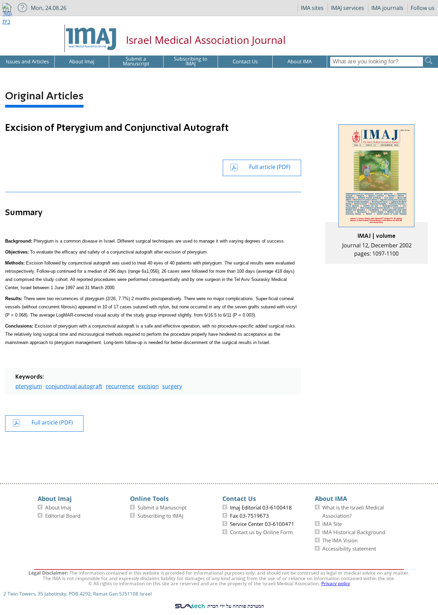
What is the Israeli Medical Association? (353, 511)
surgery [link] (172, 385)
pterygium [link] (28, 385)
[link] (376, 194)
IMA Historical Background (353, 531)
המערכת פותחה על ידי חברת (235, 605)
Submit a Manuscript (162, 507)
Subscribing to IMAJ (160, 515)
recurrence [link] (120, 385)
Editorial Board (62, 515)
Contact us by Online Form (261, 531)
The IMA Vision (340, 540)
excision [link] (148, 385)
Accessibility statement (349, 548)
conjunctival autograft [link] (74, 385)
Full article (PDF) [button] (270, 166)
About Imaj (58, 507)
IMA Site (332, 523)
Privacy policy (335, 583)
